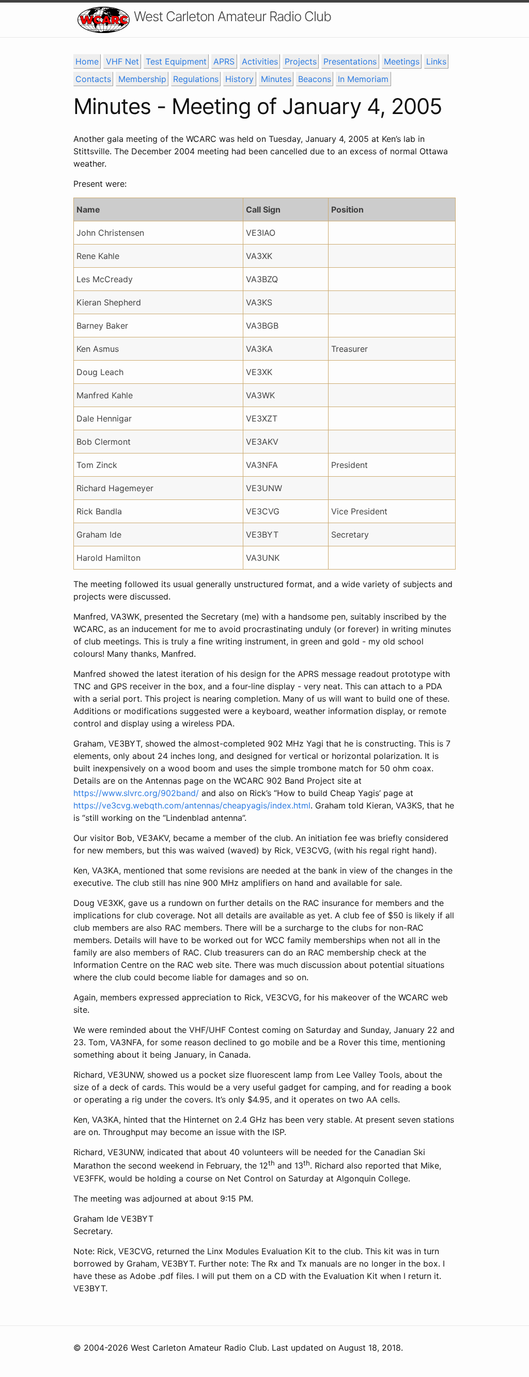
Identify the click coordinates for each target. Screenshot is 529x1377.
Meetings (401, 61)
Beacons (314, 79)
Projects (301, 61)
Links (436, 61)
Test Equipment (176, 61)
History (239, 79)
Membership (142, 79)
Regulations (196, 79)
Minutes (276, 79)
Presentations (350, 61)
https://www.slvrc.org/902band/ (136, 793)
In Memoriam (363, 79)
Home (87, 61)
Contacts (93, 79)
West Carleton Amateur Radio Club (232, 16)
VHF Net (122, 61)
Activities (260, 61)
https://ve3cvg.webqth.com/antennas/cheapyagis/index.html (191, 805)
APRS (224, 61)
